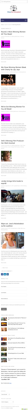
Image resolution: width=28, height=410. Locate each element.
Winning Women (22, 72)
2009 (21, 228)
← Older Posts (4, 267)
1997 (22, 185)
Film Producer (17, 147)
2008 (19, 228)
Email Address (4, 298)
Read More (3, 61)
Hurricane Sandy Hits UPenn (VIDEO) (16, 342)
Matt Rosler (17, 36)
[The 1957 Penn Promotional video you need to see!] (4, 349)
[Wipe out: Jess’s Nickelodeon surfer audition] (12, 233)
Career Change (11, 147)
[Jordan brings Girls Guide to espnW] (12, 190)
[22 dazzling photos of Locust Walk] (4, 354)
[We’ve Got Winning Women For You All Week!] (5, 114)
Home (2, 24)
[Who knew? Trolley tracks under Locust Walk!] (4, 360)
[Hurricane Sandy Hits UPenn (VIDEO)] (4, 343)
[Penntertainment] (14, 9)
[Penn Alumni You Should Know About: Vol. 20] (4, 339)
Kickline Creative (9, 408)
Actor (24, 228)
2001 (22, 145)
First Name (3, 286)
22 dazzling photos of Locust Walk (16, 353)
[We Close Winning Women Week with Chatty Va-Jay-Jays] (8, 75)
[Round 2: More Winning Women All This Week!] (5, 41)
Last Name (3, 292)
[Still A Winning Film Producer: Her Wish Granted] (6, 151)
